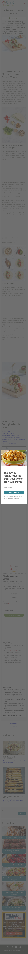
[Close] (25, 452)
